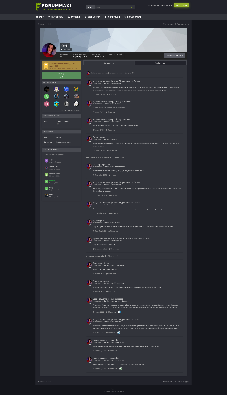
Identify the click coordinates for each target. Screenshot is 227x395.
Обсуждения (119, 265)
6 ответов (113, 351)
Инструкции (113, 17)
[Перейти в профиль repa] (56, 104)
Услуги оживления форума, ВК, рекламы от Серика (116, 81)
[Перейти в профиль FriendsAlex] (46, 168)
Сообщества (93, 17)
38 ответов (112, 312)
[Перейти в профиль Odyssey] (66, 89)
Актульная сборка (101, 263)
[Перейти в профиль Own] (46, 195)
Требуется (118, 240)
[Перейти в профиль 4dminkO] (66, 96)
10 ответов (114, 231)
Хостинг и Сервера (121, 301)
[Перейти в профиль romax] (46, 96)
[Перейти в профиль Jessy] (46, 188)
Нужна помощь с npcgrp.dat (106, 340)
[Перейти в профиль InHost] (56, 96)
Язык (113, 389)
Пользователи (134, 17)
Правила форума (183, 24)
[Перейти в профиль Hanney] (56, 89)
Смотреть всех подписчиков (70, 110)
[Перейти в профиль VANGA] (66, 104)
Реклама (117, 83)
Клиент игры (119, 342)
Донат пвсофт (99, 137)
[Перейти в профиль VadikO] (46, 89)
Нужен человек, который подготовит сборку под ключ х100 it (121, 238)
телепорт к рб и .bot (102, 164)
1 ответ (113, 175)
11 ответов (111, 112)
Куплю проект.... (100, 220)
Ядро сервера (119, 167)
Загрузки (75, 17)
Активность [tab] (109, 63)
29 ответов (113, 150)
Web (115, 139)
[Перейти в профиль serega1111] (76, 96)
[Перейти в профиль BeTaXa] (76, 104)
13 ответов (115, 249)
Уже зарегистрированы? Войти (159, 5)
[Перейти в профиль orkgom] (46, 104)
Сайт (41, 17)
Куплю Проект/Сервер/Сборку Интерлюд (112, 101)
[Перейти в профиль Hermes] (46, 181)
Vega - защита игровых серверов (108, 299)
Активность (57, 17)
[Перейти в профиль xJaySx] (46, 161)
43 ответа (112, 94)
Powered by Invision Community (113, 391)
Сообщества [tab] (160, 63)
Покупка (117, 104)
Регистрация (181, 5)
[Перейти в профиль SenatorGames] (46, 174)
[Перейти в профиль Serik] (88, 73)
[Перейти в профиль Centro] (76, 89)
